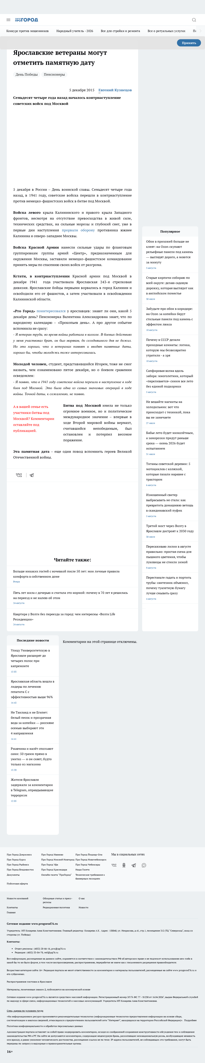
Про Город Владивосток (20, 869)
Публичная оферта (17, 883)
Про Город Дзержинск (19, 854)
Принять (189, 43)
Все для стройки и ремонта (120, 31)
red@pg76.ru (51, 952)
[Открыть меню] (8, 20)
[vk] (19, 475)
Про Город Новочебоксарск (90, 859)
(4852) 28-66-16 (42, 948)
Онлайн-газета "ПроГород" (56, 874)
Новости (83, 907)
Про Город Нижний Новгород (57, 859)
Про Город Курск (16, 859)
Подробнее (190, 1020)
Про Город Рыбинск (18, 864)
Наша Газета (82, 869)
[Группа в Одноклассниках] (124, 865)
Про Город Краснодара (54, 869)
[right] (200, 31)
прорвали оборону (78, 230)
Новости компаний (17, 898)
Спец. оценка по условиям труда (25, 1010)
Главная (11, 912)
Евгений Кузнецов (115, 90)
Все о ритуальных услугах (166, 31)
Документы (13, 874)
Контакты (12, 907)
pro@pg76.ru (58, 948)
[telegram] (33, 475)
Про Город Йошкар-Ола (88, 854)
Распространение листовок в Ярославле (29, 981)
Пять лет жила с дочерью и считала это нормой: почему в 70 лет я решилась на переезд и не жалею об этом (70, 597)
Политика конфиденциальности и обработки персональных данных (45, 1026)
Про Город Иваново (52, 854)
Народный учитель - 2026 (74, 31)
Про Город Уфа (49, 864)
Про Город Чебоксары (87, 864)
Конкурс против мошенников (27, 31)
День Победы (27, 74)
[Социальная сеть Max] (144, 865)
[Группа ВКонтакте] (114, 865)
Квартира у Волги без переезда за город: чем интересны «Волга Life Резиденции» (64, 619)
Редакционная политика (56, 907)
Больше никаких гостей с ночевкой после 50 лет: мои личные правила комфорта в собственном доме (66, 576)
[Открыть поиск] (194, 20)
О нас (82, 898)
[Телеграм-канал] (134, 865)
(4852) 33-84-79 (35, 952)
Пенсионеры (54, 74)
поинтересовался (51, 311)
